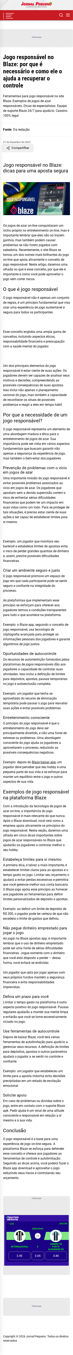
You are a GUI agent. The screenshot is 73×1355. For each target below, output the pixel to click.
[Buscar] (61, 15)
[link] (36, 5)
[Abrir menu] (68, 15)
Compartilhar (20, 148)
